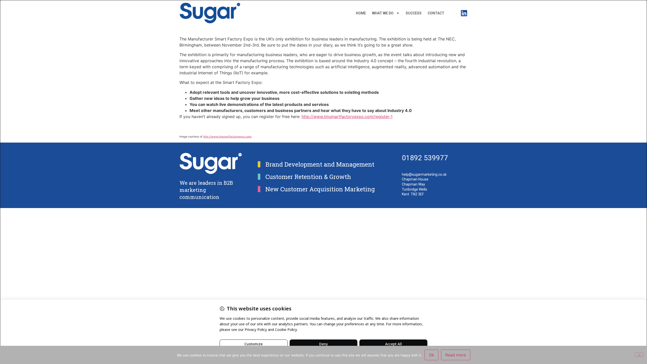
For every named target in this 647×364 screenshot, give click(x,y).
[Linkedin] (464, 13)
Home (361, 13)
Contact (436, 13)
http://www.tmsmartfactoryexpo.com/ (227, 136)
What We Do (383, 13)
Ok (431, 354)
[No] (639, 354)
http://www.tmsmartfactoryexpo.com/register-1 (347, 116)
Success (414, 13)
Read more (455, 354)
